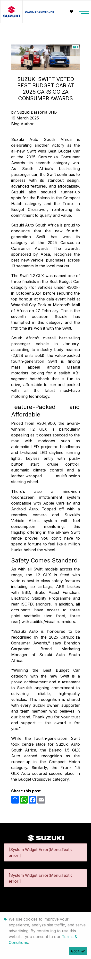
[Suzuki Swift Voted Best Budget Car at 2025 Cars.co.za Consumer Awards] (45, 56)
